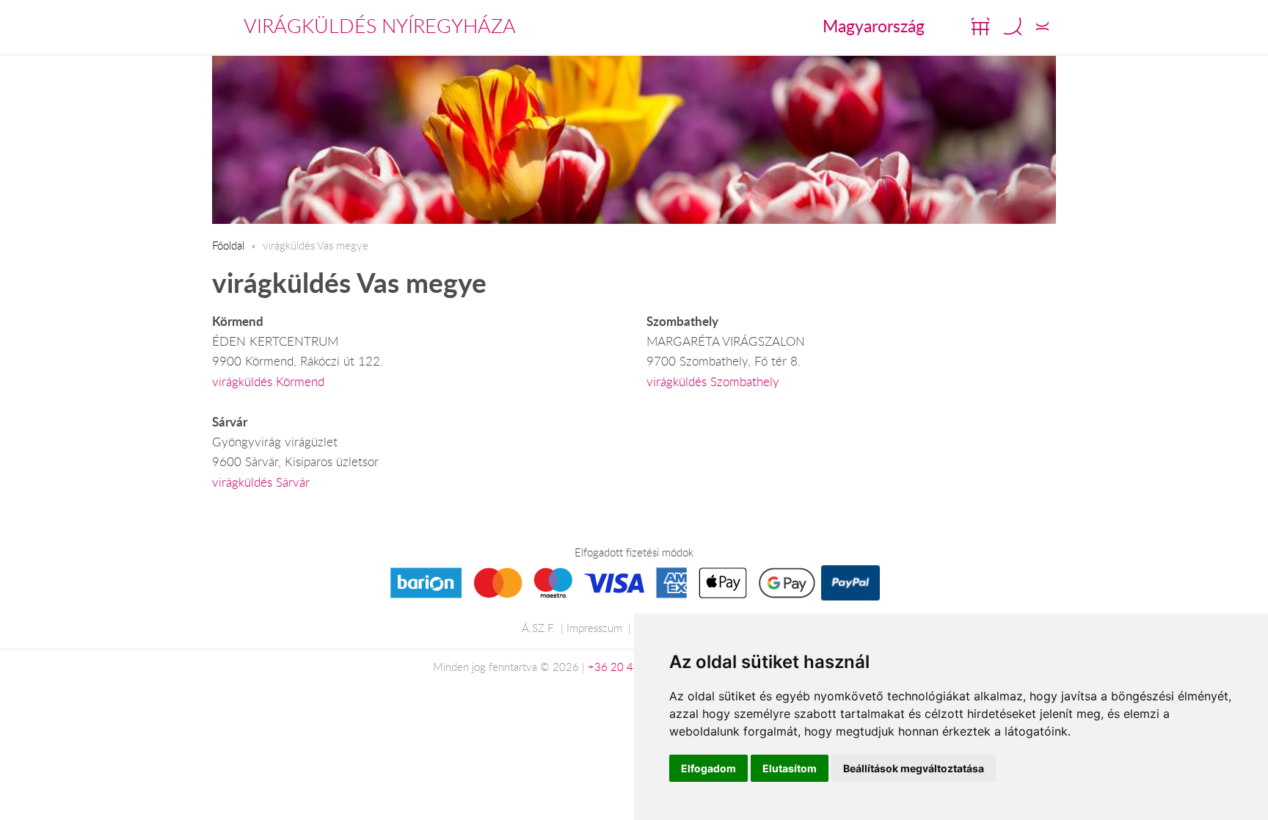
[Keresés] (1012, 26)
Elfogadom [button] (708, 768)
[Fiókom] (1042, 26)
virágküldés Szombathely (712, 382)
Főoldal (228, 245)
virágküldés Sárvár (261, 482)
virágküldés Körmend (268, 382)
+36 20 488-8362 (632, 666)
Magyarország (874, 26)
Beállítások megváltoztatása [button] (913, 768)
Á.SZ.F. (538, 627)
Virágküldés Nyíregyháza (380, 25)
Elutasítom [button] (789, 768)
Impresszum (594, 627)
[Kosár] (980, 26)
